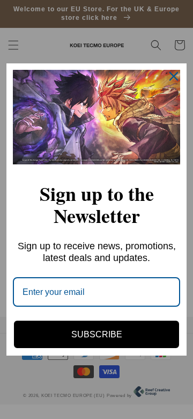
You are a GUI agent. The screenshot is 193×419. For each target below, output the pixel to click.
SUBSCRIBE (96, 334)
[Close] (174, 76)
